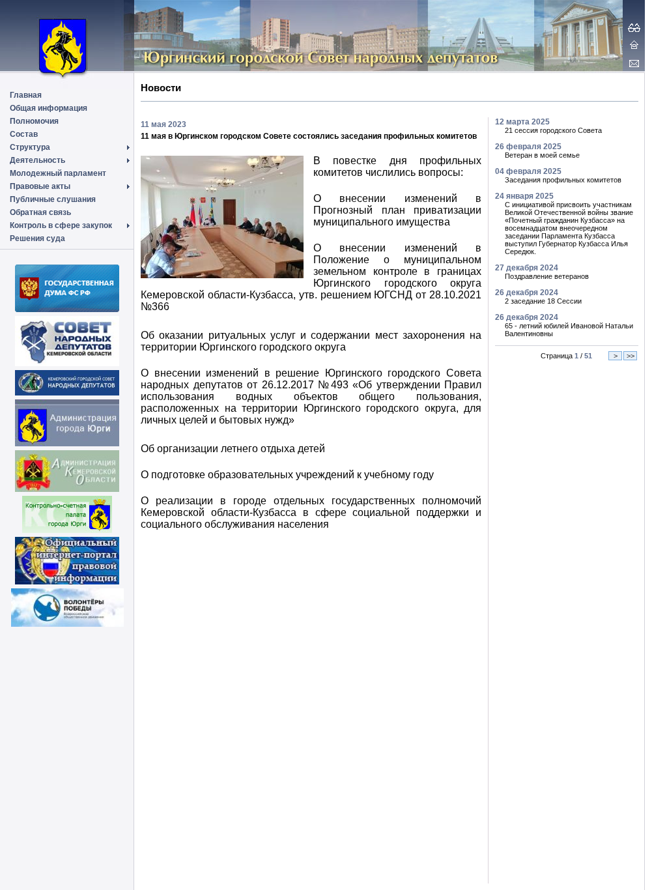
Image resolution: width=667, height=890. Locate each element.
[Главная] (634, 44)
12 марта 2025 (522, 121)
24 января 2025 (524, 196)
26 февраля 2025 (528, 146)
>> (630, 356)
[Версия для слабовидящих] (634, 27)
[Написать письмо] (634, 63)
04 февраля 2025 (528, 171)
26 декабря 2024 (526, 292)
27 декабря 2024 (526, 267)
